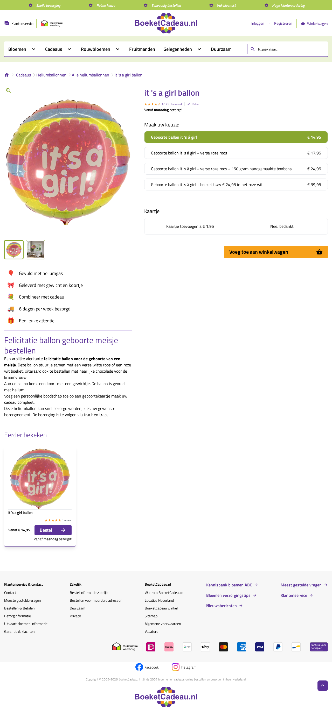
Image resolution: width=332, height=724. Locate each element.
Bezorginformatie (17, 616)
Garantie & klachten (19, 631)
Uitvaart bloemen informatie (25, 623)
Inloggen (257, 23)
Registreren (283, 23)
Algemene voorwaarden (163, 623)
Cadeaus (23, 75)
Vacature (151, 631)
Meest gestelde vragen (301, 585)
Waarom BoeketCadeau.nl (164, 592)
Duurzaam (77, 608)
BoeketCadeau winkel (161, 608)
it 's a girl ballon (128, 75)
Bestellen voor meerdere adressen (96, 600)
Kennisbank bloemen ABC (229, 585)
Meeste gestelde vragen (22, 600)
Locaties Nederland (159, 600)
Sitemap (151, 616)
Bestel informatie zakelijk (89, 592)
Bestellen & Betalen (19, 608)
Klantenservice (294, 595)
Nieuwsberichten (221, 605)
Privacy (75, 616)
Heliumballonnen (51, 75)
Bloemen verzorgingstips (228, 595)
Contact (10, 592)
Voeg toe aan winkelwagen (258, 252)
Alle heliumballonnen (90, 75)
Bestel (46, 530)
